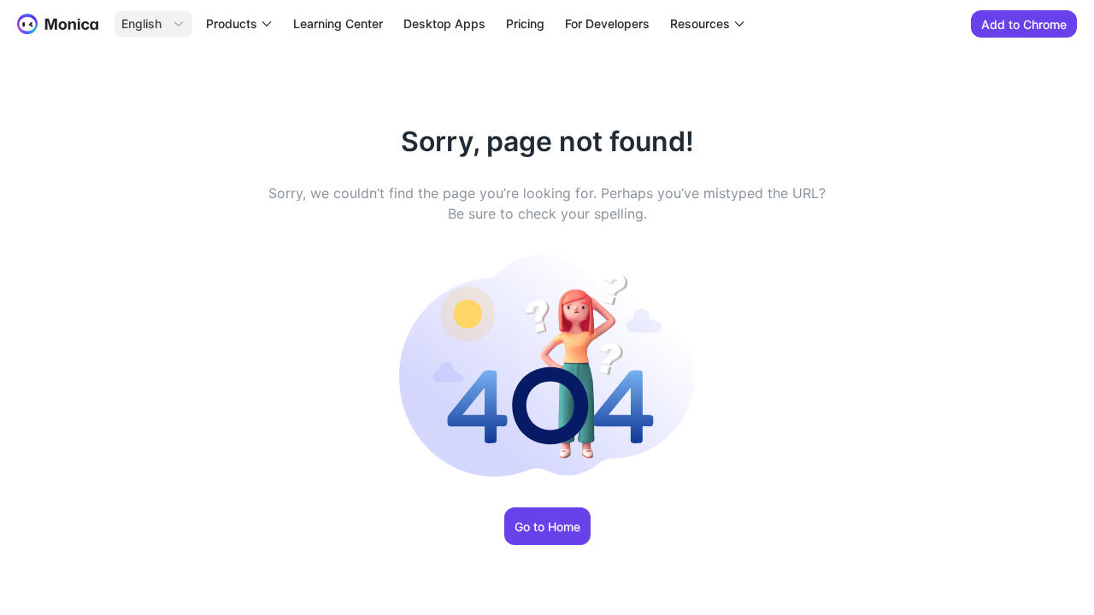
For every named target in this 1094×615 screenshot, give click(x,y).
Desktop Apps (444, 23)
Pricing (525, 23)
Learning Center (338, 23)
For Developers (607, 23)
